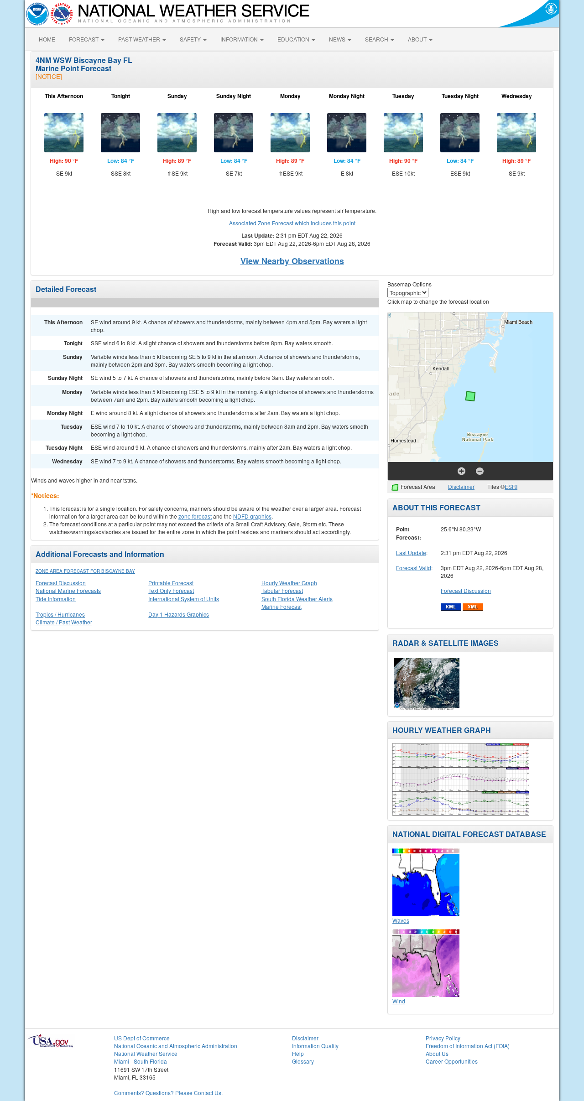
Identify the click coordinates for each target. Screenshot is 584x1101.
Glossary (303, 1061)
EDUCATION (294, 39)
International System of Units (183, 598)
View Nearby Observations (292, 261)
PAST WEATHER (140, 39)
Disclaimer (461, 486)
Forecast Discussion (61, 583)
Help (298, 1053)
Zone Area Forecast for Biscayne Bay (85, 571)
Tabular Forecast (282, 590)
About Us (437, 1053)
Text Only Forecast (171, 590)
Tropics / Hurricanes (60, 614)
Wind (398, 1001)
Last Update (411, 552)
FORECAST (84, 39)
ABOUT (418, 39)
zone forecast (195, 516)
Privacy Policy (443, 1038)
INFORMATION (239, 39)
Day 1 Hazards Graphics (178, 614)
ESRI (511, 486)
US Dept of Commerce (142, 1038)
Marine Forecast (281, 606)
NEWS (338, 39)
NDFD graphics (252, 516)
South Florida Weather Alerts (297, 598)
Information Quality (315, 1045)
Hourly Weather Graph (289, 583)
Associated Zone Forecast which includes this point (292, 223)
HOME (47, 39)
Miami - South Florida (140, 1061)
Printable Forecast (170, 583)
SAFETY (191, 39)
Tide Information (56, 598)
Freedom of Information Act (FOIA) (468, 1045)
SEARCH (377, 39)
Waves (400, 920)
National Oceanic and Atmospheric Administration (175, 1045)
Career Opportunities (452, 1061)
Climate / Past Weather (64, 622)
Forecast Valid (413, 567)
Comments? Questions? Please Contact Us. (168, 1092)
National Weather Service (145, 1053)
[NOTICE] (49, 76)
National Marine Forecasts (68, 590)
